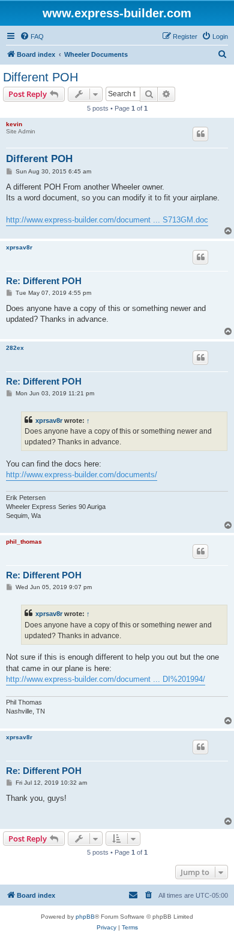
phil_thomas (24, 541)
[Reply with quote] (200, 134)
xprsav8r (19, 247)
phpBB (85, 916)
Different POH (40, 77)
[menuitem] (32, 36)
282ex (15, 347)
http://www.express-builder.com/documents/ (81, 474)
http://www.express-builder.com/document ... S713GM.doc (107, 219)
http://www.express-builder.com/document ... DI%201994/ (105, 679)
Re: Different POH (44, 281)
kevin (14, 124)
